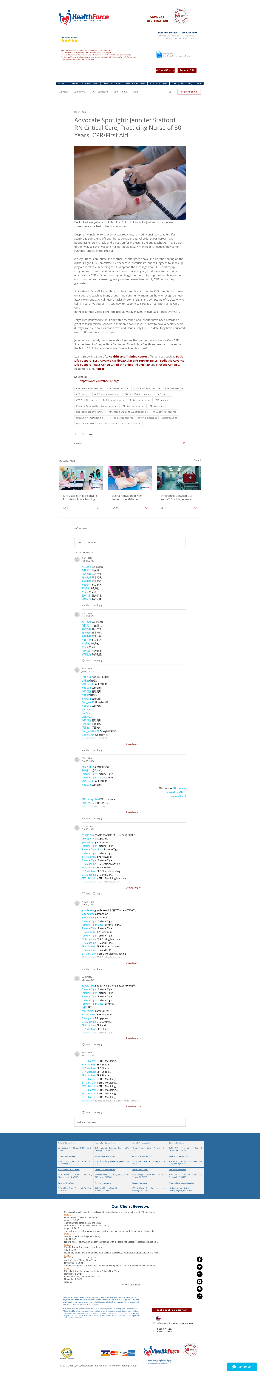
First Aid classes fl (108, 423)
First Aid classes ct (147, 417)
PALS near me (163, 394)
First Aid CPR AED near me (89, 417)
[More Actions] (184, 559)
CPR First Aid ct (169, 417)
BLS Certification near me (107, 394)
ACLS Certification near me (146, 388)
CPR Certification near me (89, 388)
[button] (73, 83)
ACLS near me (157, 406)
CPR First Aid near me (87, 400)
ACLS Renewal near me (164, 411)
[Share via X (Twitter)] (83, 434)
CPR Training (120, 91)
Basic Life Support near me (90, 411)
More (135, 91)
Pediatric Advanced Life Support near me (97, 406)
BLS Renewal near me (114, 400)
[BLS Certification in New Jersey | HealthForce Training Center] (130, 478)
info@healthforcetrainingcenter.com (175, 1323)
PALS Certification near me (138, 394)
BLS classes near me (140, 400)
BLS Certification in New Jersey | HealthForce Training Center (127, 497)
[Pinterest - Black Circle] (200, 1289)
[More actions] (184, 112)
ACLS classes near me (134, 406)
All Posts (63, 91)
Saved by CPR (80, 91)
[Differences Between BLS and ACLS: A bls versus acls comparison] (179, 478)
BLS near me (162, 400)
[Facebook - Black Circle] (200, 1259)
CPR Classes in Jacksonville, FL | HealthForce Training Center (80, 497)
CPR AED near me (174, 388)
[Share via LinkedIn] (90, 434)
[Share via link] (97, 434)
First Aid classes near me (120, 417)
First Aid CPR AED (85, 423)
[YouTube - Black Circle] (200, 1282)
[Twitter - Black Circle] (200, 1267)
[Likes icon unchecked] (83, 605)
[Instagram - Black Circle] (200, 1296)
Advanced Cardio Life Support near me (128, 411)
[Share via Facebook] (75, 434)
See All (197, 460)
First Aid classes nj (131, 423)
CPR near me (82, 394)
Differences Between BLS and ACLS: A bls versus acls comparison (178, 497)
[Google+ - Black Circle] (200, 1274)
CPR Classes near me (117, 388)
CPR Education (100, 91)
